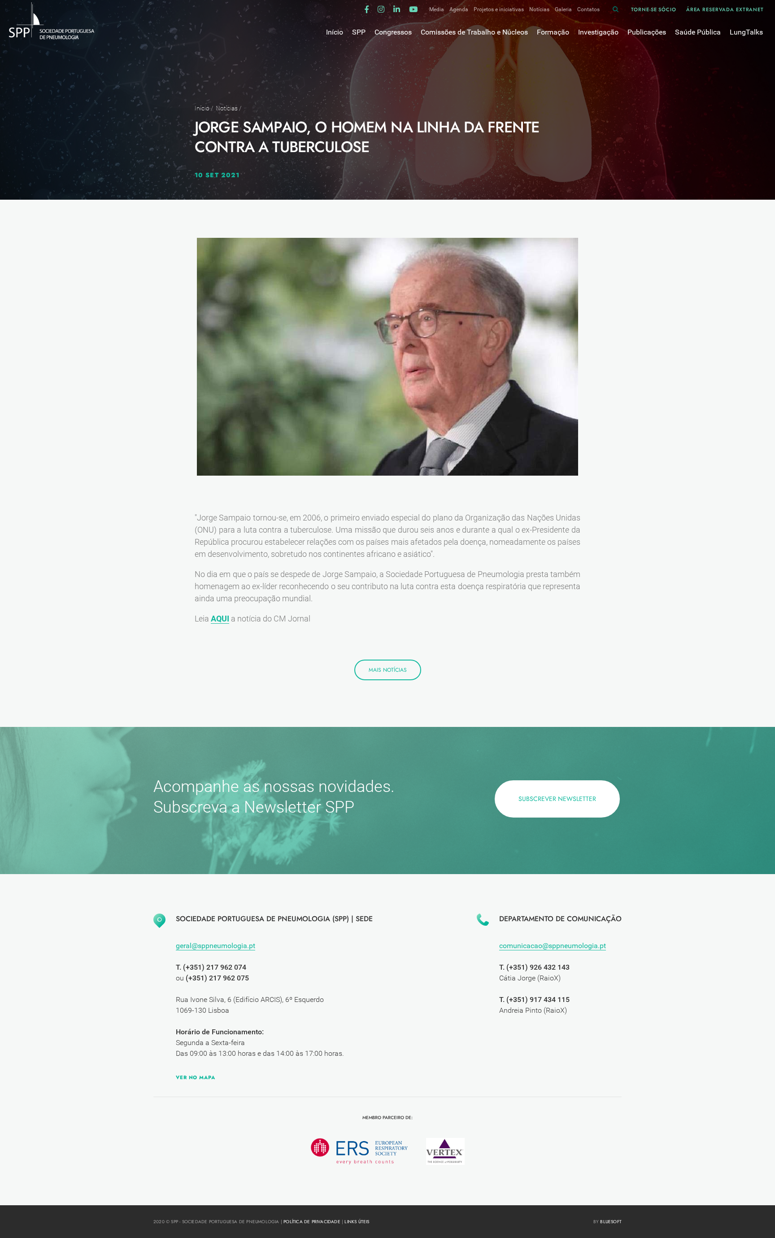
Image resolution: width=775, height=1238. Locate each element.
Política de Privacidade (311, 1221)
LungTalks (746, 32)
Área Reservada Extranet (725, 9)
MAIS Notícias (388, 670)
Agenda (458, 9)
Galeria (563, 9)
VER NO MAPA (195, 1077)
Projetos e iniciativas (499, 9)
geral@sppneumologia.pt (215, 945)
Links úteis (356, 1221)
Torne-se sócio (653, 9)
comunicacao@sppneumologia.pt (552, 945)
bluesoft (611, 1221)
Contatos (588, 9)
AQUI (220, 618)
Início (202, 108)
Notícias (539, 9)
